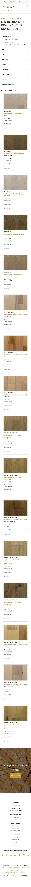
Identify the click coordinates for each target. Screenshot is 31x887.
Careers (15, 846)
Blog (15, 842)
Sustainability (15, 840)
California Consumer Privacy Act (15, 872)
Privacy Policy (15, 870)
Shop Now (15, 775)
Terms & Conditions (14, 867)
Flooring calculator (15, 830)
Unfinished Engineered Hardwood (15, 45)
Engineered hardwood (12, 40)
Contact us (15, 817)
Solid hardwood (10, 42)
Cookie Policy (25, 867)
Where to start (15, 826)
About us (15, 837)
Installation (15, 828)
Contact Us (23, 2)
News (15, 844)
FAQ (15, 819)
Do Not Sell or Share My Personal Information (15, 874)
